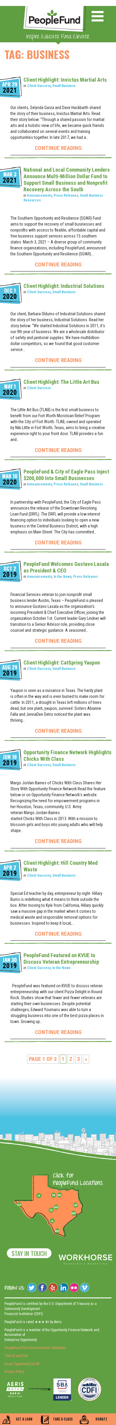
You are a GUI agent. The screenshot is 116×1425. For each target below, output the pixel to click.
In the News (63, 577)
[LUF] (75, 1205)
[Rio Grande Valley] (57, 1231)
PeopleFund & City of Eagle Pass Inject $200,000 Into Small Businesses (66, 474)
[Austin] (56, 1206)
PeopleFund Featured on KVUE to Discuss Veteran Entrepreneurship (61, 958)
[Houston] (73, 1213)
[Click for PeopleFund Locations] (76, 1180)
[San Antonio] (51, 1210)
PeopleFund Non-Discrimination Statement (35, 1348)
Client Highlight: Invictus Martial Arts (65, 80)
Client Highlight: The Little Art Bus (61, 382)
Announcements (39, 195)
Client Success (39, 86)
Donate (101, 1419)
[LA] (52, 1221)
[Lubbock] (41, 1195)
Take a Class (63, 1419)
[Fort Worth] (53, 1195)
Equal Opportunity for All (22, 1364)
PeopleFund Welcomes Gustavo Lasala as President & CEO (66, 567)
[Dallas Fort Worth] (59, 1195)
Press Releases (66, 195)
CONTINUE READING (58, 148)
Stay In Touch (29, 1253)
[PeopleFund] (54, 9)
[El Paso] (19, 1205)
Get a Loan (24, 1419)
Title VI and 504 (16, 1356)
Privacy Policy (14, 1372)
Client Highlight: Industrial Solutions (63, 286)
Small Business (64, 86)
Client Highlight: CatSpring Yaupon (61, 662)
